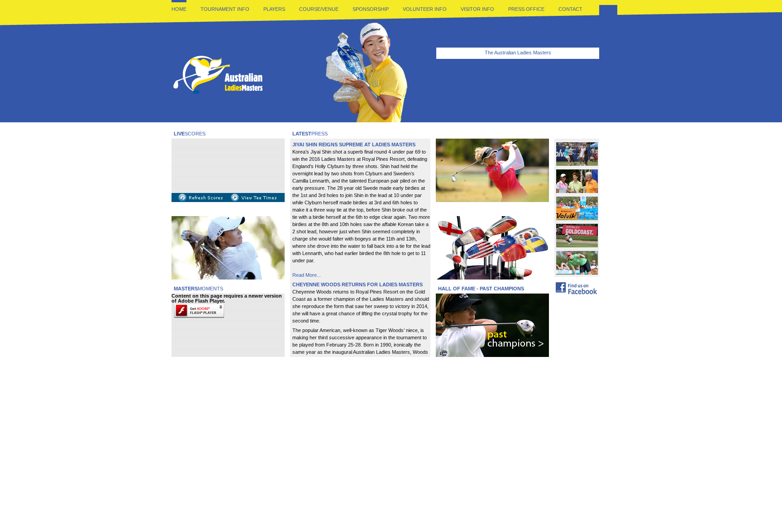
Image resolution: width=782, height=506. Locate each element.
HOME (179, 9)
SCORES (189, 133)
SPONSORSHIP (371, 9)
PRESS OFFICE (526, 9)
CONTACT (570, 9)
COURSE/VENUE (319, 9)
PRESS (310, 133)
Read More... (306, 275)
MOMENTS (198, 288)
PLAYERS (274, 9)
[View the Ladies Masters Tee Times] (254, 200)
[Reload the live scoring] (201, 200)
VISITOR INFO (477, 9)
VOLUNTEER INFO (425, 9)
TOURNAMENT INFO (224, 9)
